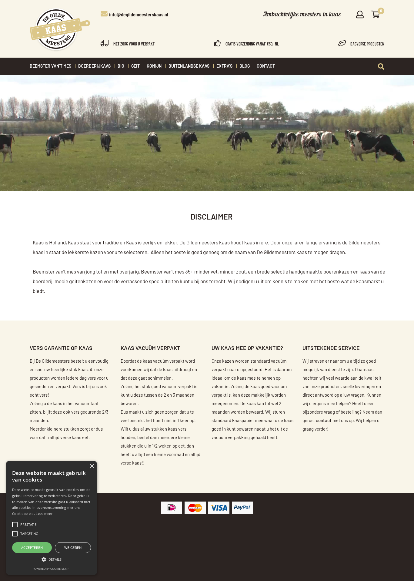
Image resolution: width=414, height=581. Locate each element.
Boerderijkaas (94, 66)
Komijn (154, 66)
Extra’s (224, 66)
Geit (135, 66)
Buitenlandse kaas (189, 66)
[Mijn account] (360, 15)
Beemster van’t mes (50, 66)
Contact (266, 66)
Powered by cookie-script (52, 569)
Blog (244, 66)
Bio (121, 66)
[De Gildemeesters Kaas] (60, 30)
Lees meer (44, 513)
